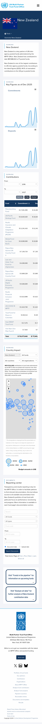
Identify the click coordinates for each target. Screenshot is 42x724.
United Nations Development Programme (26, 718)
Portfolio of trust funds (21, 673)
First (20, 556)
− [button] (8, 384)
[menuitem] (7, 34)
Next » (30, 556)
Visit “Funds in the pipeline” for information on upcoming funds (21, 577)
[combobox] (21, 516)
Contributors (21, 679)
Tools (8, 33)
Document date (12, 547)
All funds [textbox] (9, 517)
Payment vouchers (21, 694)
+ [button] (8, 381)
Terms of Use (10, 716)
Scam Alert (10, 713)
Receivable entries (21, 697)
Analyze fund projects (21, 691)
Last (34, 556)
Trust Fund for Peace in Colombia (10, 315)
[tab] (13, 38)
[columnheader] (10, 203)
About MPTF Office (21, 685)
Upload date (25, 547)
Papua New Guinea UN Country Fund (10, 273)
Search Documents (12, 551)
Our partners (21, 676)
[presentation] (13, 38)
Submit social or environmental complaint (18, 711)
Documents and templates (21, 700)
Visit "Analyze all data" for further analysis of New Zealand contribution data (21, 594)
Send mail (21, 657)
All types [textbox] (9, 521)
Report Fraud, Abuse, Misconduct (16, 709)
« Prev (25, 556)
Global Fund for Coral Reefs (9, 241)
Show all (21, 558)
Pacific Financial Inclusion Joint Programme (9, 297)
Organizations (21, 682)
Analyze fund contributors (21, 688)
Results (21, 703)
